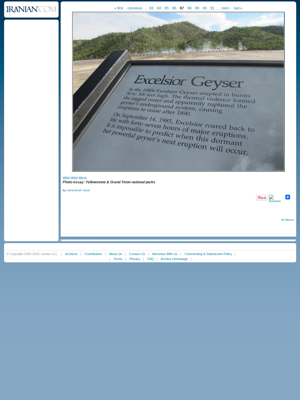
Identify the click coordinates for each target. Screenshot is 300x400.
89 (197, 8)
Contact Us (137, 254)
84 (159, 8)
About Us (115, 254)
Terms (117, 259)
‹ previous (134, 8)
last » (238, 8)
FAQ (150, 259)
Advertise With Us (165, 254)
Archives (71, 254)
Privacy (134, 259)
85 (167, 8)
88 (190, 8)
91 (212, 8)
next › (225, 8)
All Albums (287, 219)
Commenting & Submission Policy (208, 254)
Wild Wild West (74, 178)
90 (205, 8)
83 (151, 8)
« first (119, 8)
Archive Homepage (174, 259)
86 (174, 8)
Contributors (93, 254)
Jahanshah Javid (78, 190)
